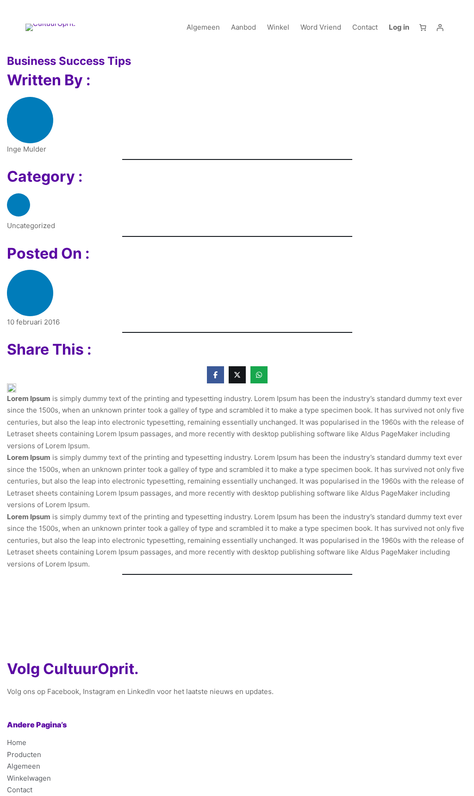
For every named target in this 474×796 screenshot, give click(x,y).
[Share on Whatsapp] (259, 374)
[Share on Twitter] (237, 374)
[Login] (440, 27)
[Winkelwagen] (422, 27)
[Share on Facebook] (215, 374)
